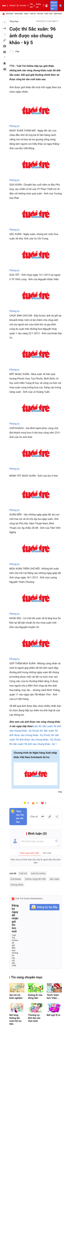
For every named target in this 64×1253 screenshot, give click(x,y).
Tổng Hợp (13, 21)
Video (26, 14)
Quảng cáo (38, 5)
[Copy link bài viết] (49, 816)
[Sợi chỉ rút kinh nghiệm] (16, 987)
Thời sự (33, 14)
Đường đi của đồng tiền (35, 996)
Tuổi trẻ (23, 873)
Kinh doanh (58, 14)
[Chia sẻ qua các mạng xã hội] (56, 816)
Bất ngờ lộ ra (53, 1015)
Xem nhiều (19, 14)
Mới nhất (10, 14)
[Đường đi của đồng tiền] (35, 987)
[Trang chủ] (3, 13)
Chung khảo (17, 884)
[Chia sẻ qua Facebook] (42, 816)
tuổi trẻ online (38, 873)
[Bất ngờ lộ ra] (54, 1007)
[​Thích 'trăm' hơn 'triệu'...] (54, 987)
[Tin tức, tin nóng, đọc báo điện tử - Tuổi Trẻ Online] (4, 5)
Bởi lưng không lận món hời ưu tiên (15, 1019)
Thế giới (40, 14)
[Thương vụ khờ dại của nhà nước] (35, 1007)
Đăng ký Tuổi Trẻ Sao (54, 5)
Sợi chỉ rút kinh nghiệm (15, 996)
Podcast (12, 6)
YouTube (22, 6)
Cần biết (31, 5)
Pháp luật (48, 14)
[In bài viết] (4, 69)
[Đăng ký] (44, 907)
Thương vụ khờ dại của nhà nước (34, 1018)
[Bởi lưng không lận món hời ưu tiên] (16, 1007)
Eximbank (16, 879)
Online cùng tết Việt (35, 879)
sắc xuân (54, 879)
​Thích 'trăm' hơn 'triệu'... (53, 996)
